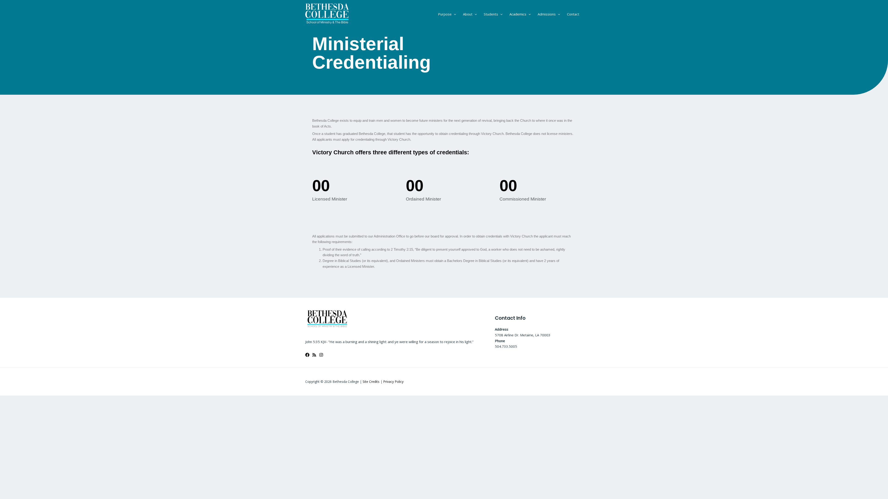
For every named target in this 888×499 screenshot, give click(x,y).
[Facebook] (307, 355)
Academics (517, 14)
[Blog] (314, 355)
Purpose (445, 14)
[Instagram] (321, 355)
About (467, 14)
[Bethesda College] (327, 13)
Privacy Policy (393, 381)
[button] (454, 14)
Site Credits (371, 381)
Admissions (547, 14)
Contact (573, 14)
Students (491, 14)
